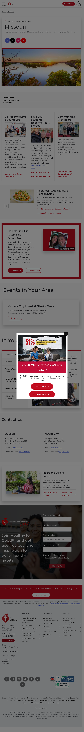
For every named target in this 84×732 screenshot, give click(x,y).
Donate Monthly (42, 394)
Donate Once (42, 386)
